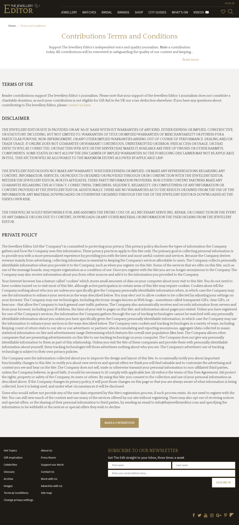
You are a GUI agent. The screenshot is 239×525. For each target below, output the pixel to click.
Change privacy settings (18, 500)
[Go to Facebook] (194, 516)
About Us (46, 450)
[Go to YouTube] (205, 516)
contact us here (79, 105)
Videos (199, 12)
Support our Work (52, 464)
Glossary (9, 471)
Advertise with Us (51, 486)
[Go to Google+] (218, 516)
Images (8, 486)
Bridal (107, 12)
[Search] (230, 11)
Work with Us (49, 479)
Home (12, 25)
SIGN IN (229, 3)
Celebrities (10, 464)
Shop (139, 12)
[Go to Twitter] (199, 516)
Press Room (48, 457)
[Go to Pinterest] (225, 516)
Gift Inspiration (13, 457)
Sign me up (223, 482)
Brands (123, 12)
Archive (8, 479)
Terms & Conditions (16, 493)
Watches (89, 12)
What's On (180, 12)
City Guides (157, 12)
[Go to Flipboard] (231, 515)
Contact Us (47, 471)
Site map (46, 493)
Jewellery (69, 12)
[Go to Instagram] (212, 516)
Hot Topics (10, 450)
